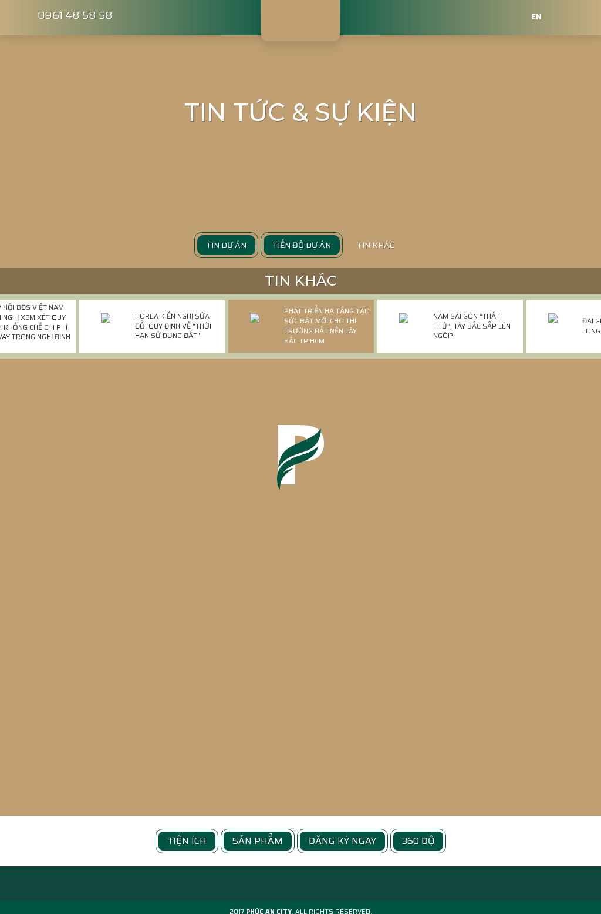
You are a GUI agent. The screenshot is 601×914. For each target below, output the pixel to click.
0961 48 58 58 (75, 15)
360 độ (418, 840)
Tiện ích (187, 840)
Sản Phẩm (257, 840)
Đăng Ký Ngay (342, 840)
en (536, 16)
